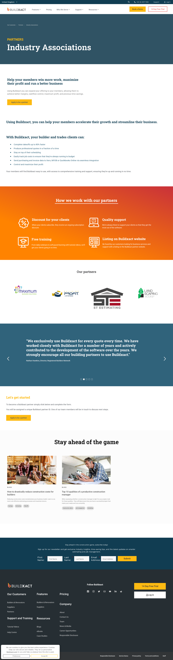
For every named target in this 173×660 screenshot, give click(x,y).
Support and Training (20, 618)
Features (35, 10)
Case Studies (42, 636)
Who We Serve (62, 10)
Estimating (18, 506)
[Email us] (105, 591)
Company (66, 604)
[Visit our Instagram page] (94, 591)
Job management (80, 508)
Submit (127, 558)
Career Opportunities (68, 631)
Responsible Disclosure (69, 635)
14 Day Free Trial (157, 9)
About (62, 612)
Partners (21, 25)
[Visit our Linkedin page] (116, 591)
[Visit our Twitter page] (99, 591)
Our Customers (11, 25)
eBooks (40, 631)
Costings (10, 506)
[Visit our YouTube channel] (110, 592)
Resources (93, 10)
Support (156, 2)
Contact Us (64, 617)
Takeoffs (26, 506)
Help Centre (12, 632)
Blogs (9, 487)
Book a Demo (137, 9)
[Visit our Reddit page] (121, 591)
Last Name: (68, 558)
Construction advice (68, 508)
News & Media (65, 626)
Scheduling (90, 508)
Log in (168, 2)
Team (62, 621)
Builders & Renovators (16, 602)
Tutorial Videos (13, 627)
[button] (8, 359)
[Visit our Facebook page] (88, 591)
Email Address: (95, 558)
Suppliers (11, 607)
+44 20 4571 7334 (142, 2)
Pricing (49, 10)
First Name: (41, 558)
